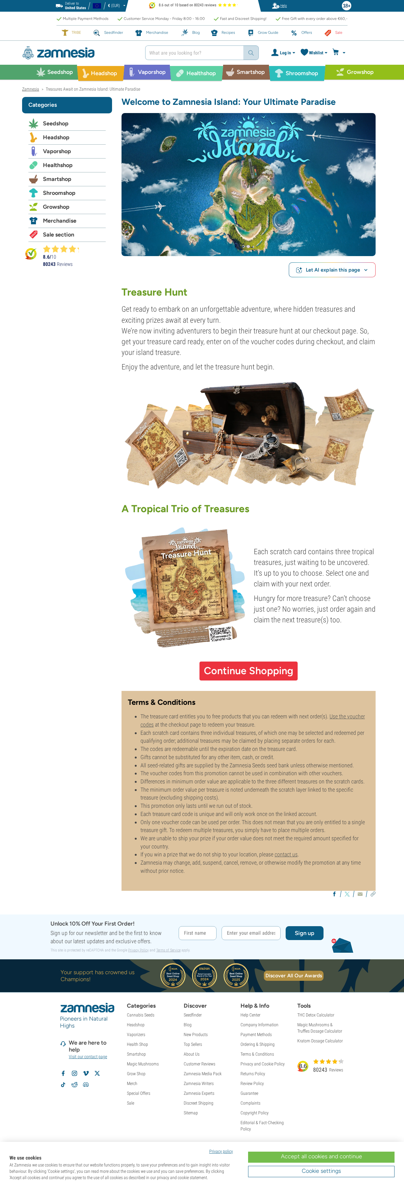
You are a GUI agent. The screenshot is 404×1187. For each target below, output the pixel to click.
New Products (196, 1034)
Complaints (250, 1103)
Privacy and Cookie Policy (263, 1063)
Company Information (259, 1024)
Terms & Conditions (257, 1054)
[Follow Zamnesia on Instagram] (74, 1073)
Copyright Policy (255, 1112)
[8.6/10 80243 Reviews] (64, 249)
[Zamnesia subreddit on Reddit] (74, 1085)
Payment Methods (256, 1034)
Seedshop (55, 123)
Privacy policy (221, 1151)
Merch (132, 1083)
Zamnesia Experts (199, 1093)
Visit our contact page (88, 1056)
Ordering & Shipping (258, 1044)
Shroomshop (59, 192)
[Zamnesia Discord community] (86, 1085)
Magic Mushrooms (143, 1063)
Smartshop (57, 179)
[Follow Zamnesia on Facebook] (63, 1073)
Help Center (250, 1014)
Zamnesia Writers (199, 1083)
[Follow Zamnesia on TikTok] (63, 1085)
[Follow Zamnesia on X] (97, 1073)
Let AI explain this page (333, 270)
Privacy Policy (138, 950)
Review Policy (252, 1083)
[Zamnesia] (78, 52)
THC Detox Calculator (315, 1014)
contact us (286, 854)
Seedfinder (193, 1014)
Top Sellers (193, 1044)
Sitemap (191, 1112)
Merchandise (59, 220)
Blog (188, 1024)
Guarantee (249, 1093)
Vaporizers (136, 1034)
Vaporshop (57, 151)
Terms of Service (168, 950)
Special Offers (138, 1093)
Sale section (58, 234)
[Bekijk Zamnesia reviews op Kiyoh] (31, 253)
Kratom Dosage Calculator (320, 1040)
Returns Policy (253, 1073)
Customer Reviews (199, 1063)
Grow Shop (136, 1073)
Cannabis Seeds (140, 1014)
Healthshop (58, 165)
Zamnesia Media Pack (203, 1073)
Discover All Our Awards (293, 976)
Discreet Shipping (198, 1103)
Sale (130, 1103)
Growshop (56, 206)
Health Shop (137, 1044)
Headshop (56, 137)
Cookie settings (321, 1170)
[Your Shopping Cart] (340, 53)
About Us (191, 1054)
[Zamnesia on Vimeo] (86, 1073)
